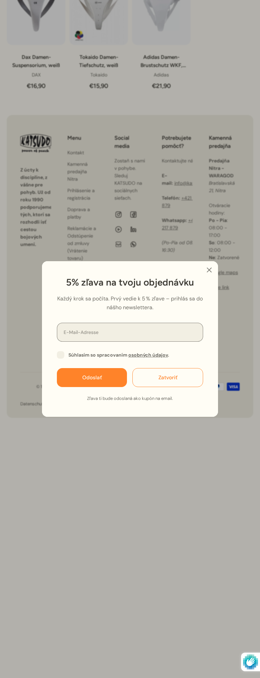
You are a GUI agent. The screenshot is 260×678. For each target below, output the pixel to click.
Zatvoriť (167, 377)
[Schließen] (209, 270)
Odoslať (92, 377)
